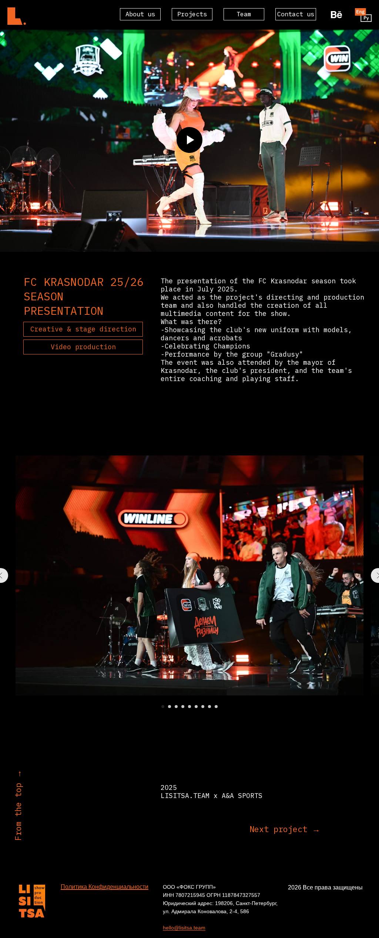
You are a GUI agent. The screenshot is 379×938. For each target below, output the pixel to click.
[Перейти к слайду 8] (209, 706)
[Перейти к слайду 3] (176, 706)
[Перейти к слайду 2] (169, 706)
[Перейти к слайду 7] (202, 706)
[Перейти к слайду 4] (182, 706)
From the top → (18, 805)
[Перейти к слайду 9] (216, 706)
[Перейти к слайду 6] (196, 706)
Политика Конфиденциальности (104, 887)
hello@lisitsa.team (184, 928)
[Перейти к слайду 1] (162, 706)
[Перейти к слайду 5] (189, 706)
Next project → (284, 829)
